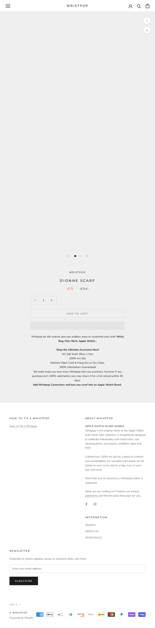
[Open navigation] (8, 6)
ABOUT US (91, 531)
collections (91, 496)
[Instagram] (95, 504)
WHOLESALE (93, 537)
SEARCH (90, 525)
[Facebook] (86, 504)
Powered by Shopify (21, 618)
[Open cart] (147, 6)
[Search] (139, 6)
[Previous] (67, 256)
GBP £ (13, 604)
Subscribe (24, 581)
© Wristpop (18, 612)
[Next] (87, 256)
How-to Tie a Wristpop (23, 426)
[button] (77, 326)
